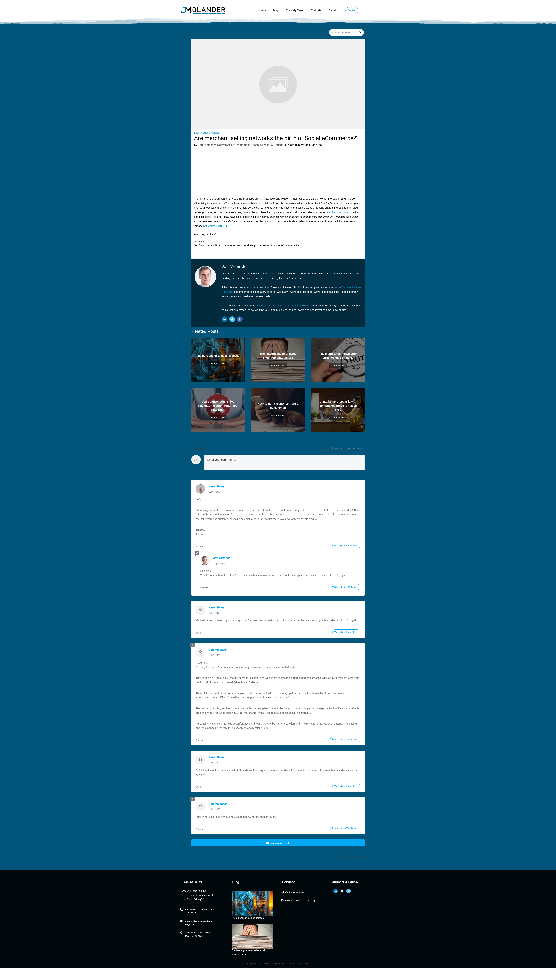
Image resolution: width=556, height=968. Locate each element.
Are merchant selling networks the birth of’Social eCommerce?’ (275, 138)
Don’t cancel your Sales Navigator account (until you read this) (217, 405)
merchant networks (337, 212)
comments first (355, 448)
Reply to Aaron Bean (347, 545)
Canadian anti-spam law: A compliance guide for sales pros (338, 405)
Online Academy (294, 892)
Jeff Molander (222, 558)
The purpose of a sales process (217, 355)
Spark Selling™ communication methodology (283, 305)
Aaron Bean (216, 486)
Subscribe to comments (355, 856)
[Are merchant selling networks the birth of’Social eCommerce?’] (278, 84)
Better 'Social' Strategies (206, 133)
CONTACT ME (192, 882)
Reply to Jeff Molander (346, 587)
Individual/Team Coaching (300, 900)
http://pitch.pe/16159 (215, 226)
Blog (235, 882)
